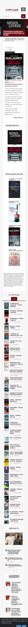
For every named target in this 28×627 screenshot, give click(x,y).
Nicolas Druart (17, 359)
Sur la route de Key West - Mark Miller (16, 453)
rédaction (15, 284)
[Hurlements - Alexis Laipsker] (6, 321)
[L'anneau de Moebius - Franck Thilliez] (6, 388)
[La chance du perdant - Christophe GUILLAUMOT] (14, 189)
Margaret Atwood (18, 485)
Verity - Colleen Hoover (15, 416)
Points (11, 82)
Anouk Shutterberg (18, 515)
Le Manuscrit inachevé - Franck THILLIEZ (16, 304)
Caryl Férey (16, 439)
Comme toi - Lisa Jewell (15, 341)
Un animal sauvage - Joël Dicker (16, 520)
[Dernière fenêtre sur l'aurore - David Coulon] (6, 499)
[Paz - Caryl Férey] (6, 440)
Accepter (19, 625)
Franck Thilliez (17, 308)
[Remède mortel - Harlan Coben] (6, 506)
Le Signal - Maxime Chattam (16, 311)
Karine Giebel (17, 367)
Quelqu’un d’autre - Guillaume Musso (16, 393)
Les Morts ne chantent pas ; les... (16, 334)
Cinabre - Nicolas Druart (16, 356)
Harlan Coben (17, 507)
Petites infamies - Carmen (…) (14, 202)
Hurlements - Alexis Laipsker (16, 319)
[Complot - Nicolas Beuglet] (6, 491)
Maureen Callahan (18, 373)
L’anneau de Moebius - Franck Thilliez (16, 386)
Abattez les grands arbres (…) (15, 226)
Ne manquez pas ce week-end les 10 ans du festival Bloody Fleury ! (16, 612)
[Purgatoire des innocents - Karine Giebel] (6, 365)
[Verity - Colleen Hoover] (6, 417)
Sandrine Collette (18, 381)
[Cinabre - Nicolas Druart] (6, 357)
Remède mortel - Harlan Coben (15, 505)
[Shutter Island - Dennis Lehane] (6, 350)
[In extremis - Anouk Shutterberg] (6, 514)
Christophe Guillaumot (16, 80)
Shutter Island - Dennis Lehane (15, 349)
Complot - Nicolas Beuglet (16, 489)
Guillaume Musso (18, 396)
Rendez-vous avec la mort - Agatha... (16, 460)
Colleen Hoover (17, 419)
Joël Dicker (16, 523)
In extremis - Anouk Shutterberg (16, 512)
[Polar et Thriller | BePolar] (12, 10)
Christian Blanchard (18, 403)
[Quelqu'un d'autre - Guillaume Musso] (6, 395)
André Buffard (17, 435)
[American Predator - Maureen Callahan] (6, 370)
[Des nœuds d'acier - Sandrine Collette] (6, 380)
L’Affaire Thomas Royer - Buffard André (16, 431)
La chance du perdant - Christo (16, 179)
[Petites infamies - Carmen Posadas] (14, 212)
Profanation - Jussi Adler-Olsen (16, 475)
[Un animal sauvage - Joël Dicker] (6, 521)
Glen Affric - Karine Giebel (16, 408)
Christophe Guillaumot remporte (16, 250)
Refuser (24, 625)
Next (14, 571)
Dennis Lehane (17, 351)
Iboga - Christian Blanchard (15, 400)
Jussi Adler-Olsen (18, 337)
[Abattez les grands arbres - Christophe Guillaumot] (14, 236)
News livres (21, 38)
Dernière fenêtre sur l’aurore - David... (15, 498)
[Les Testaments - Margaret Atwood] (6, 484)
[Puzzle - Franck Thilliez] (6, 328)
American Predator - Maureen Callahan (17, 371)
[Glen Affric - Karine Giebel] (6, 410)
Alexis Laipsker (17, 322)
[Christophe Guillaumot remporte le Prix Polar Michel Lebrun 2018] (14, 258)
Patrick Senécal (17, 449)
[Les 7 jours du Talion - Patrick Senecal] (6, 447)
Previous (14, 546)
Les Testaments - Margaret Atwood (16, 482)
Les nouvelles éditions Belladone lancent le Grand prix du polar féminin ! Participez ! (16, 587)
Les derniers (14, 576)
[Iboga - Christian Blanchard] (6, 402)
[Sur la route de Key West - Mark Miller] (6, 454)
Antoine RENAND (18, 426)
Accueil (7, 38)
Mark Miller (16, 455)
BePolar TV (14, 528)
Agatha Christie (17, 463)
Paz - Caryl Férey (15, 437)
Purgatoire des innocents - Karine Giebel (16, 364)
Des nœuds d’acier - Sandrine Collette (16, 378)
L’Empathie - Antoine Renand (15, 423)
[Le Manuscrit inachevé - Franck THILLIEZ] (6, 305)
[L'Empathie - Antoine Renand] (6, 425)
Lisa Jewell (16, 344)
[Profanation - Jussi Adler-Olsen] (6, 476)
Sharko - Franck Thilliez (15, 468)
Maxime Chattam (18, 314)
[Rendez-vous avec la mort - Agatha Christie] (6, 462)
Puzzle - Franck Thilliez (15, 327)
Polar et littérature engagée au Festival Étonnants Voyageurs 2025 (16, 600)
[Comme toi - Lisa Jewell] (6, 343)
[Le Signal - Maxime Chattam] (6, 313)
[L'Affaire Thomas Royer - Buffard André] (6, 430)
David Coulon (17, 501)
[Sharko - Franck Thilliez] (6, 469)
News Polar (14, 38)
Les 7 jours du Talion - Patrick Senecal (15, 446)
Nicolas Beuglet (17, 492)
